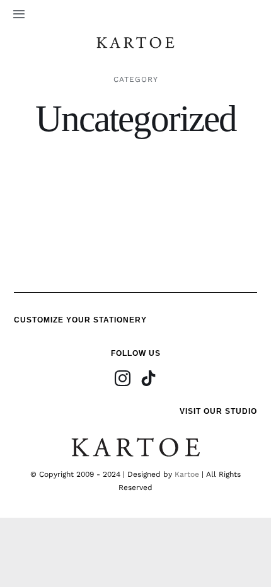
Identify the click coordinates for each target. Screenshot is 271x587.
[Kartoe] (135, 39)
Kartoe (187, 474)
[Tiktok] (148, 378)
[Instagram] (122, 378)
